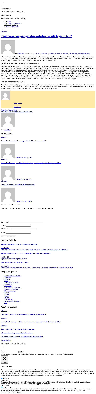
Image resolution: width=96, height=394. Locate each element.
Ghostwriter (64, 53)
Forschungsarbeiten (55, 53)
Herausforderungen (10, 291)
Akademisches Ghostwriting (12, 23)
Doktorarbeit (44, 53)
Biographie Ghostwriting (11, 282)
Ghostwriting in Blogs (11, 25)
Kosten (6, 292)
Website (3, 232)
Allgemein (7, 21)
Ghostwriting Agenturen (11, 26)
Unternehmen (8, 299)
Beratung (7, 279)
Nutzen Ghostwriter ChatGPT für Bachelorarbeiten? (17, 184)
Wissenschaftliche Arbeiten (12, 301)
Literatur (7, 294)
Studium (6, 298)
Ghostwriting (73, 53)
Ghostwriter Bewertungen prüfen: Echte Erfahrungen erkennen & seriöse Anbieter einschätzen (31, 163)
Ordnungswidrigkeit (83, 53)
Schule (6, 296)
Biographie (36, 53)
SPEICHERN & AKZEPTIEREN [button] (11, 392)
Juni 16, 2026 (27, 157)
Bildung (6, 281)
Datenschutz (8, 284)
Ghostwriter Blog (6, 8)
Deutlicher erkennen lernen (9, 110)
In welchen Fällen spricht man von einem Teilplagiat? (16, 111)
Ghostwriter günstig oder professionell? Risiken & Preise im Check (22, 336)
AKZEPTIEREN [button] (68, 354)
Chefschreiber (19, 157)
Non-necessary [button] (5, 385)
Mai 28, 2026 (27, 179)
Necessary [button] (4, 377)
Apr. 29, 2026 (27, 201)
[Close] (1, 350)
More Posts (17, 107)
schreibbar (21, 53)
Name (3, 225)
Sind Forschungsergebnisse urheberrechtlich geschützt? (36, 36)
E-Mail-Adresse (6, 229)
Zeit (5, 303)
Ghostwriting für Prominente (12, 287)
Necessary (6, 378)
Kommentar (5, 222)
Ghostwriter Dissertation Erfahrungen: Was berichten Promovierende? (23, 141)
